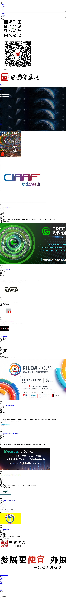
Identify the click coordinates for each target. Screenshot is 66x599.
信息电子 (1, 109)
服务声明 (1, 578)
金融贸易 (1, 99)
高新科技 (1, 100)
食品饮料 (1, 113)
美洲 (1, 128)
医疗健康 (1, 112)
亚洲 (1, 126)
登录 (1, 84)
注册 (2, 84)
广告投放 (1, 581)
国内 (1, 123)
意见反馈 (1, 590)
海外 (1, 124)
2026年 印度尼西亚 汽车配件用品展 (5, 207)
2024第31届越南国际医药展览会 (5, 529)
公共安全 (1, 115)
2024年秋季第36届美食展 (4, 336)
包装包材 (1, 108)
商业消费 (1, 116)
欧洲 (1, 127)
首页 (1, 89)
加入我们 (1, 579)
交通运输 (1, 107)
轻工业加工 (2, 121)
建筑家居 (1, 111)
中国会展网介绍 (2, 577)
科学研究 (1, 101)
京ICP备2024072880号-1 (4, 575)
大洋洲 (1, 130)
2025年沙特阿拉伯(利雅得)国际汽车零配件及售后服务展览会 (9, 433)
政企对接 (1, 582)
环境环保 (1, 114)
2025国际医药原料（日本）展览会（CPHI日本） (8, 500)
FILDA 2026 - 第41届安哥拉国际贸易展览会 (7, 405)
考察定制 (1, 583)
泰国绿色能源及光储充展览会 (5, 269)
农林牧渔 (1, 102)
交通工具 (1, 110)
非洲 (1, 129)
